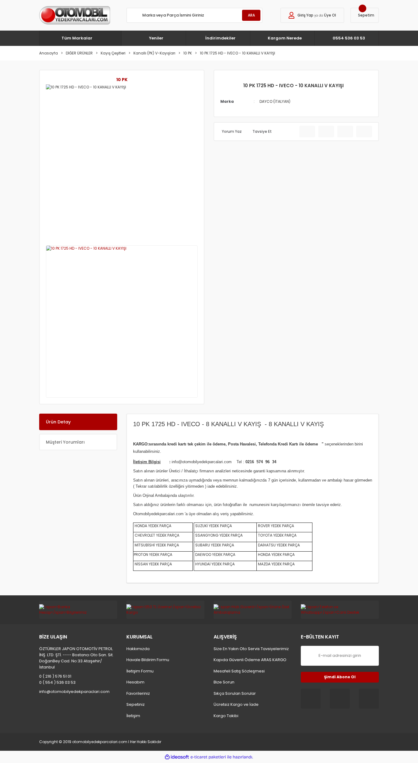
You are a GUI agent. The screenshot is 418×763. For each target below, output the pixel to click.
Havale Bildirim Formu (147, 660)
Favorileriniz (138, 693)
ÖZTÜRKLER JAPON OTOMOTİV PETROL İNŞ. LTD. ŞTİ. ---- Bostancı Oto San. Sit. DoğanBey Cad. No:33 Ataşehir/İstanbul (76, 658)
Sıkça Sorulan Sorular (235, 693)
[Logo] (74, 15)
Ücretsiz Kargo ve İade (236, 704)
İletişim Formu (140, 671)
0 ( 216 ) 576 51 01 (55, 676)
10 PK (122, 79)
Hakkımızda (138, 649)
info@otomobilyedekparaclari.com (74, 691)
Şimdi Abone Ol (340, 676)
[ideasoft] (177, 757)
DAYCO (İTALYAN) (274, 101)
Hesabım (135, 682)
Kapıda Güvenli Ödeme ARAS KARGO (250, 660)
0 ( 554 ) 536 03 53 (57, 682)
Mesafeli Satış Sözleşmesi (239, 671)
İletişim (133, 716)
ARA (251, 15)
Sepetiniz (135, 704)
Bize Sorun (224, 682)
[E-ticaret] (208, 757)
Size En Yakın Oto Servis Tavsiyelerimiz (251, 649)
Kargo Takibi (226, 716)
